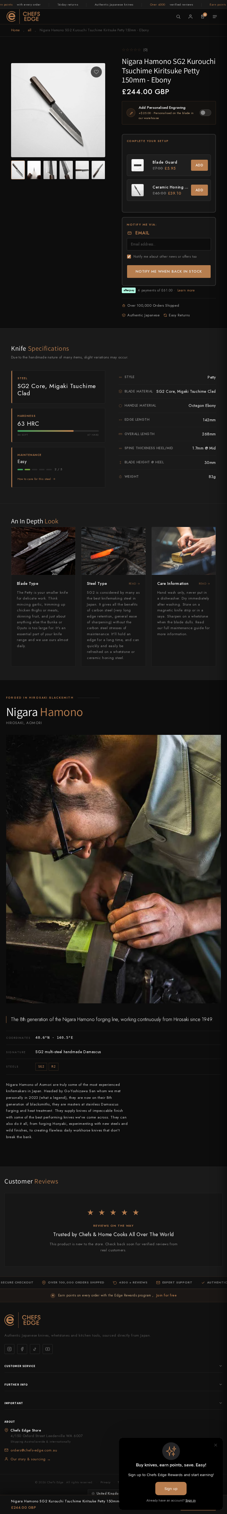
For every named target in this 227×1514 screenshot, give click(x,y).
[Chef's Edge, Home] (23, 16)
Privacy (105, 1482)
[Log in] (190, 16)
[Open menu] (214, 16)
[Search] (178, 16)
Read (132, 584)
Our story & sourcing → (31, 1459)
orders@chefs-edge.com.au (34, 1450)
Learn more (186, 290)
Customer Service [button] (20, 1366)
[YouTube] (48, 1349)
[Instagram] (9, 1349)
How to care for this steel (34, 479)
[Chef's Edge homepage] (113, 1320)
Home (15, 30)
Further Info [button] (16, 1384)
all (30, 30)
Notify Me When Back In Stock (169, 271)
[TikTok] (35, 1349)
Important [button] (13, 1403)
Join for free (166, 1295)
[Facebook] (22, 1349)
